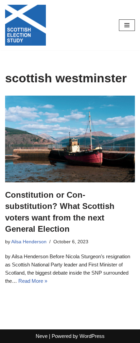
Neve (42, 336)
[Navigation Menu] (127, 25)
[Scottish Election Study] (25, 25)
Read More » (32, 281)
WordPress (92, 336)
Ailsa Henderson (29, 241)
